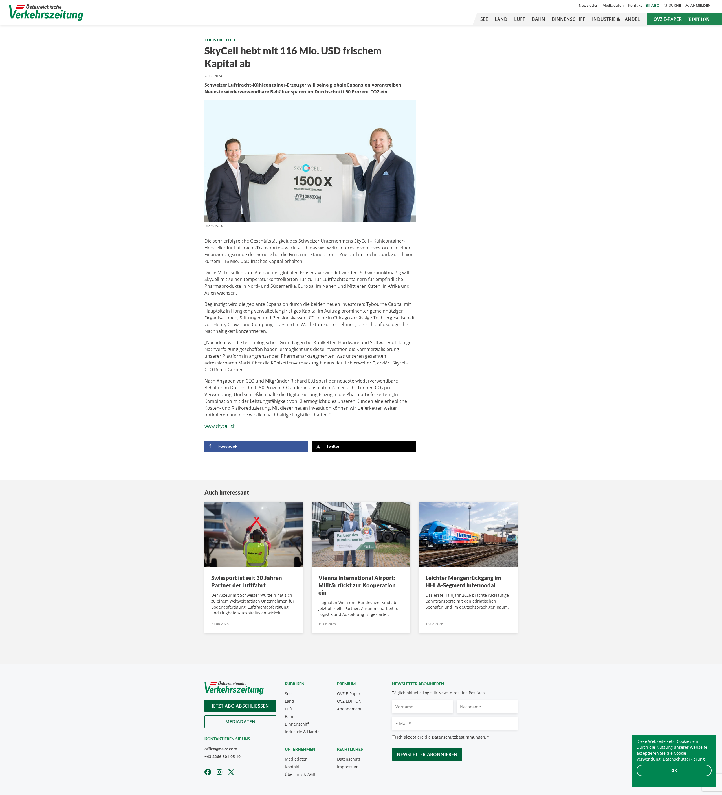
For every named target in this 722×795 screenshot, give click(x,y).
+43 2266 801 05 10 (222, 756)
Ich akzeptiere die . (443, 737)
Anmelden (700, 5)
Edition (699, 19)
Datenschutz (349, 759)
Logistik (213, 40)
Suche (675, 5)
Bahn (538, 19)
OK (674, 770)
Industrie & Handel (616, 19)
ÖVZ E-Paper (667, 19)
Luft (519, 19)
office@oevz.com (220, 749)
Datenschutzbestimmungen (458, 737)
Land (501, 19)
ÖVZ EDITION (349, 701)
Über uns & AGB (300, 774)
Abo (655, 5)
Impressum (347, 766)
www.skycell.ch (220, 426)
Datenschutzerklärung (684, 759)
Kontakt (635, 5)
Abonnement (349, 708)
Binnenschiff (568, 19)
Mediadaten (613, 5)
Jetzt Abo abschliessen (240, 706)
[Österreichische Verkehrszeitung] (46, 12)
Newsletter (588, 5)
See (484, 19)
